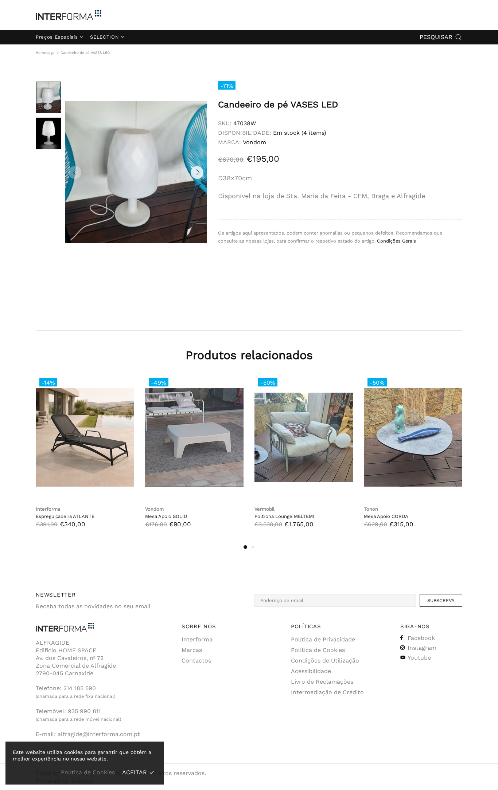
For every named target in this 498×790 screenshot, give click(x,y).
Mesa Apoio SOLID (166, 516)
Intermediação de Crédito (327, 692)
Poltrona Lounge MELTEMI (284, 516)
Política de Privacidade (323, 639)
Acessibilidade (311, 671)
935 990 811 (84, 711)
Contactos (196, 660)
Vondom (254, 142)
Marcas (192, 649)
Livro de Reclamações (322, 681)
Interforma (68, 15)
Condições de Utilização (325, 660)
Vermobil (264, 509)
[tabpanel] (85, 458)
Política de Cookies (318, 649)
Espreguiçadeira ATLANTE (65, 516)
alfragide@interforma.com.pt (99, 734)
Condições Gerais (396, 241)
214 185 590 (79, 688)
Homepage (45, 53)
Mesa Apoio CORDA (386, 516)
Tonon (371, 509)
